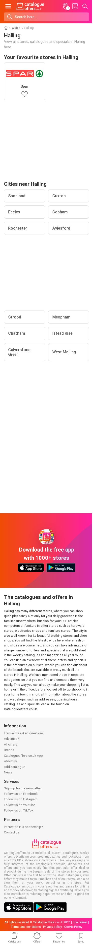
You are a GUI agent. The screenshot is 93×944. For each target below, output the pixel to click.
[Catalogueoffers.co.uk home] (30, 6)
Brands (9, 750)
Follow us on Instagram (20, 799)
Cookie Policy (73, 927)
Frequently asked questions (24, 733)
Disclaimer (80, 922)
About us (10, 761)
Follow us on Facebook (21, 794)
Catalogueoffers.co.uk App (23, 755)
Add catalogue (14, 767)
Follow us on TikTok (18, 810)
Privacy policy (52, 927)
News (8, 772)
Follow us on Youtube (19, 805)
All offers (10, 744)
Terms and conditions (26, 927)
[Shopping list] (75, 6)
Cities (16, 28)
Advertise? (11, 739)
